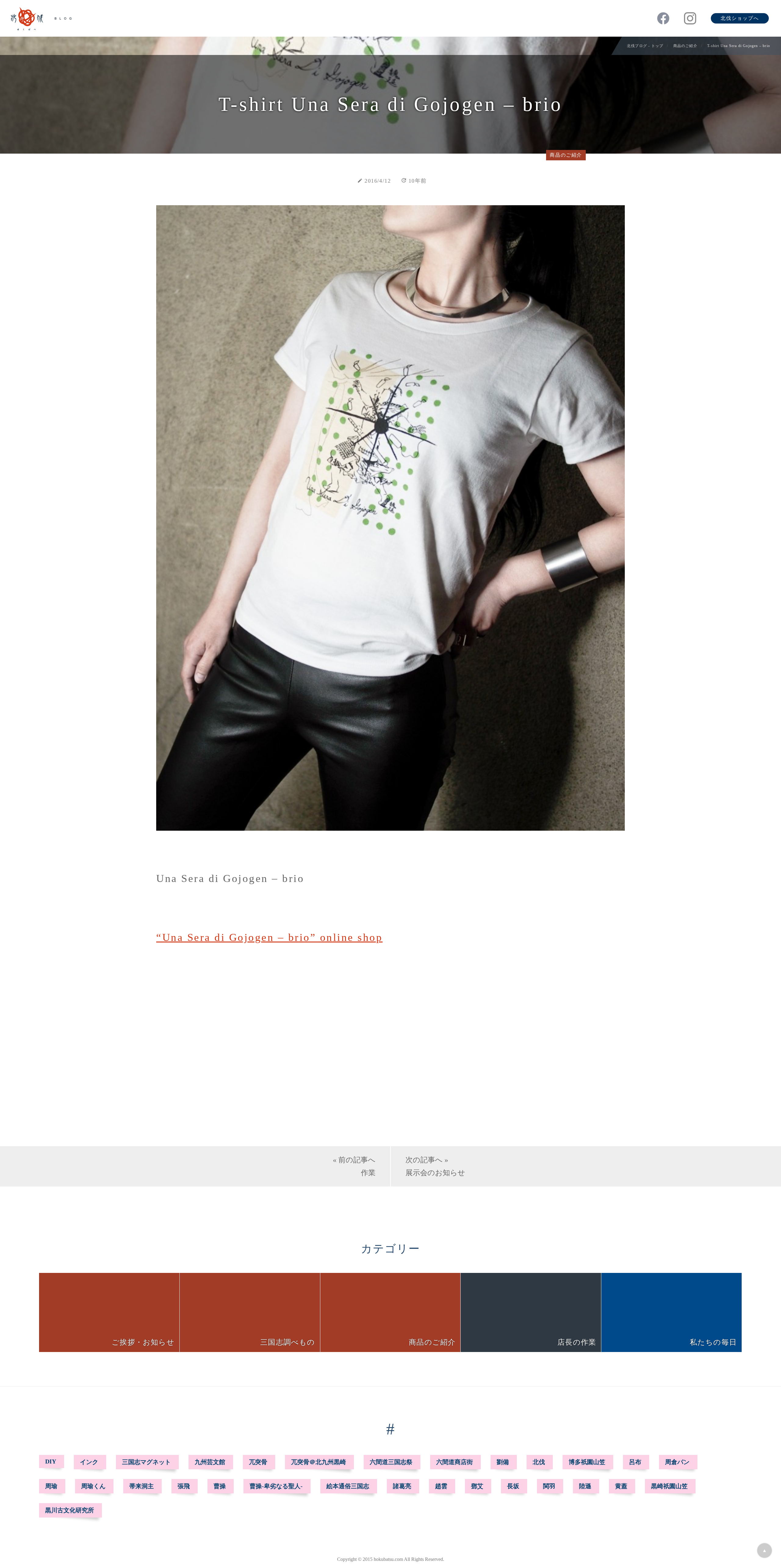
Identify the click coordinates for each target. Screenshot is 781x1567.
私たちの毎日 (713, 1342)
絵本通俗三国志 (347, 1486)
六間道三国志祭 (391, 1462)
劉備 (503, 1462)
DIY (50, 1461)
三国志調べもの (287, 1342)
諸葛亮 (402, 1486)
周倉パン (677, 1462)
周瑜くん (93, 1486)
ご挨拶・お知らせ (143, 1342)
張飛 (184, 1486)
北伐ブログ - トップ (645, 46)
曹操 (220, 1486)
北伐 (539, 1462)
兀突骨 (258, 1462)
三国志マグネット (146, 1462)
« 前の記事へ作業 (354, 1166)
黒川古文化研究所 (69, 1510)
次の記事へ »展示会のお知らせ (435, 1166)
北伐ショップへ (740, 18)
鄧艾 (477, 1486)
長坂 (513, 1486)
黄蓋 (621, 1486)
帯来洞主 (141, 1486)
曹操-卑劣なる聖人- (276, 1486)
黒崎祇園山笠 (669, 1486)
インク (89, 1462)
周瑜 (51, 1486)
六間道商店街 (454, 1462)
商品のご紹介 (685, 46)
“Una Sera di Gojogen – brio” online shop (269, 937)
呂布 (635, 1462)
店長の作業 (576, 1342)
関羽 (549, 1486)
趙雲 (441, 1486)
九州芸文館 (210, 1462)
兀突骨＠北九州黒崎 (318, 1462)
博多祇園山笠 (587, 1462)
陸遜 (585, 1486)
